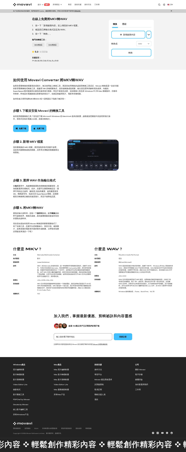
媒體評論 (139, 379)
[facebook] (153, 433)
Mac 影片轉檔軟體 (61, 374)
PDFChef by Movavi (21, 399)
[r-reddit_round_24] (171, 433)
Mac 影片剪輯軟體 (61, 379)
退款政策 (79, 428)
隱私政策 (77, 11)
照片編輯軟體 (18, 369)
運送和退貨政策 (66, 428)
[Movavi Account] (164, 4)
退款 (96, 399)
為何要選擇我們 (141, 384)
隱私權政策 (17, 428)
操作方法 (98, 369)
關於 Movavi (140, 369)
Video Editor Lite (20, 384)
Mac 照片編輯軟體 (61, 369)
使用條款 (28, 428)
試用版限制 (99, 384)
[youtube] (162, 433)
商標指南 (88, 428)
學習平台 (98, 374)
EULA (36, 428)
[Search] (159, 4)
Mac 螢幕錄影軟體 (61, 389)
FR (41, 60)
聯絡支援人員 (100, 394)
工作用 (138, 389)
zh (171, 4)
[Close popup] (171, 11)
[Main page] (22, 4)
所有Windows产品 (21, 414)
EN (36, 60)
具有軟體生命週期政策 (49, 428)
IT (43, 60)
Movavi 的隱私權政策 (100, 344)
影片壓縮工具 (18, 394)
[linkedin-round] (167, 433)
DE (38, 60)
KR (57, 60)
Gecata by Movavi (20, 404)
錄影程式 (16, 389)
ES (45, 60)
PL (53, 60)
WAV (140, 44)
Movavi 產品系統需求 (103, 379)
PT (48, 60)
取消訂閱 (98, 389)
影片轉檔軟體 (18, 374)
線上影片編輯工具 (20, 409)
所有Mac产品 (59, 394)
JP (55, 60)
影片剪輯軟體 (18, 379)
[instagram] (158, 433)
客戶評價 (139, 374)
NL (50, 60)
